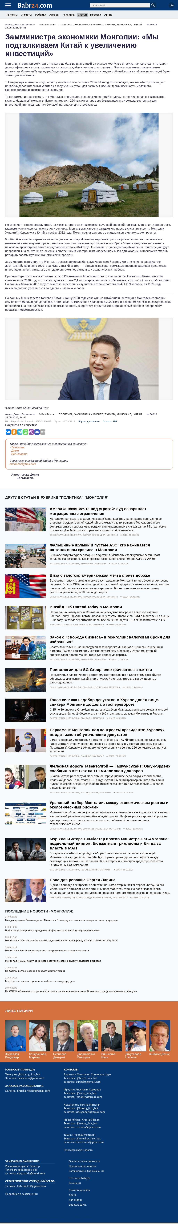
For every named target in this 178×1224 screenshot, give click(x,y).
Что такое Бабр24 (79, 1178)
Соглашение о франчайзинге (87, 1171)
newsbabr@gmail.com (31, 1078)
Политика (65, 24)
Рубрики (40, 14)
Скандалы (88, 687)
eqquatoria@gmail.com (31, 1173)
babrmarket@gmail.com (31, 1186)
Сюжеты (26, 14)
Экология (88, 829)
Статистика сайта (79, 1190)
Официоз (86, 756)
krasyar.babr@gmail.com (90, 1112)
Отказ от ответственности (84, 1161)
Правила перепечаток (82, 1166)
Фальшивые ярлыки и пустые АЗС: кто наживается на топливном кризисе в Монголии (100, 547)
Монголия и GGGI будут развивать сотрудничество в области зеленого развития (53, 960)
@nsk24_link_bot (87, 1123)
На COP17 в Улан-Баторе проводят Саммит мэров (35, 970)
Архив (108, 14)
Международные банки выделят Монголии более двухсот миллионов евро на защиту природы (61, 920)
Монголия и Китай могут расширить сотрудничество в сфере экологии (47, 950)
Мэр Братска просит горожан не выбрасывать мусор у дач (40, 981)
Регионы (12, 14)
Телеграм (17, 447)
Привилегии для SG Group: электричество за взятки (101, 669)
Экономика (98, 535)
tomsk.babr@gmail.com (90, 1142)
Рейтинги (68, 14)
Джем (15, 450)
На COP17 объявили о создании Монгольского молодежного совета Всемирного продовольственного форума (71, 991)
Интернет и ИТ (83, 625)
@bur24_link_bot (87, 1078)
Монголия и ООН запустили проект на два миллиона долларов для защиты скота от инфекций (61, 940)
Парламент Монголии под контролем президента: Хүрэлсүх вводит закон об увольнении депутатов (107, 732)
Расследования (89, 792)
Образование (103, 898)
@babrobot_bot (27, 1169)
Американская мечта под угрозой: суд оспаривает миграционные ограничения (98, 511)
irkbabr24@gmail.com (89, 1097)
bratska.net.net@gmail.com (33, 1090)
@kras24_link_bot (87, 1108)
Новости (95, 14)
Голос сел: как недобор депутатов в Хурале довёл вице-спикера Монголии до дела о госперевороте (104, 702)
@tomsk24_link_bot (88, 1138)
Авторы (54, 14)
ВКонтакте (19, 454)
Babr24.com (48, 24)
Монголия (124, 24)
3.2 (26, 1217)
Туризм (110, 24)
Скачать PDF (110, 421)
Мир (115, 898)
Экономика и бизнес (88, 24)
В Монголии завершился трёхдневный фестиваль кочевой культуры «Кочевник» (52, 930)
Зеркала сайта (78, 1204)
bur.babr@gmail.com (23, 464)
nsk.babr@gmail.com (88, 1127)
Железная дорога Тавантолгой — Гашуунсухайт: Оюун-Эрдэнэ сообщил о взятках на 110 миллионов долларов (110, 768)
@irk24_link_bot (86, 1093)
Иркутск (123, 898)
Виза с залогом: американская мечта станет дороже (100, 575)
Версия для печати (88, 421)
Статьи (82, 14)
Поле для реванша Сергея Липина (83, 880)
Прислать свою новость (78, 1150)
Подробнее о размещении (21, 1194)
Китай (138, 24)
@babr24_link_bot (29, 1074)
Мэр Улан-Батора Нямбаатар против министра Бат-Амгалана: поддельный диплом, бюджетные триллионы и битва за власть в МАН (109, 843)
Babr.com (34, 5)
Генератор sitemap (84, 1217)
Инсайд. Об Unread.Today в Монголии (86, 607)
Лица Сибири (19, 1011)
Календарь (75, 1199)
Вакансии (75, 1183)
